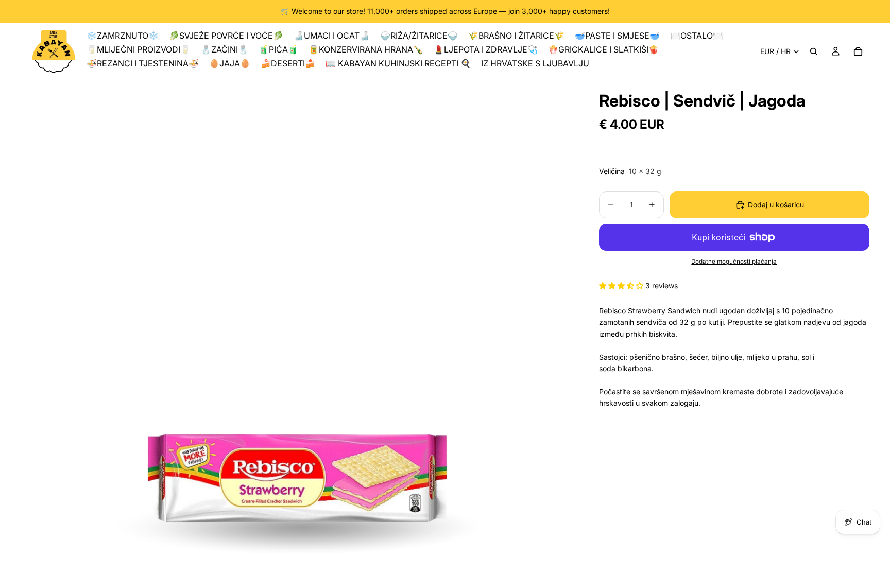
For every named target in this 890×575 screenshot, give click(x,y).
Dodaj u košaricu (776, 204)
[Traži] (813, 51)
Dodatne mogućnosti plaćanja (734, 261)
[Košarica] (858, 51)
